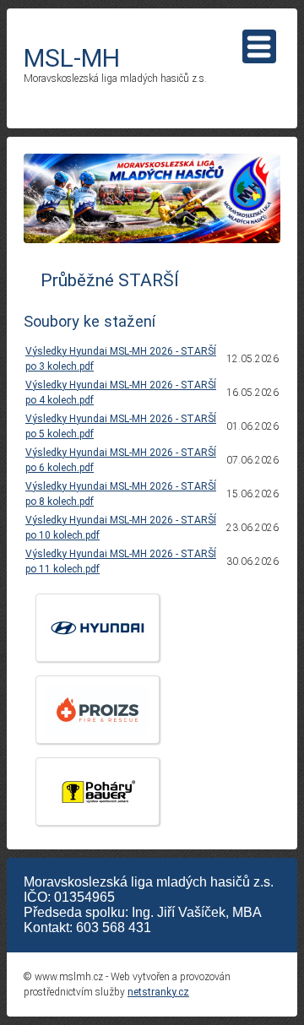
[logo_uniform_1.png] (97, 628)
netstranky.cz (158, 992)
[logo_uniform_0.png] (97, 791)
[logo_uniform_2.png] (97, 710)
